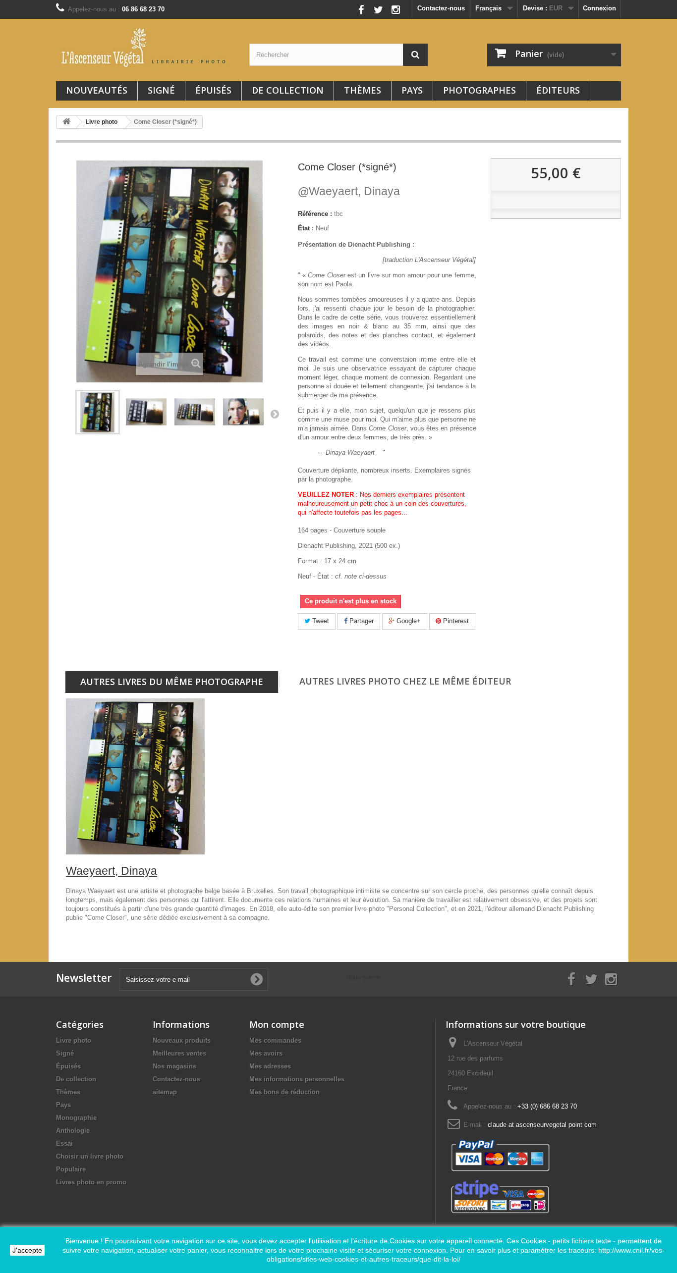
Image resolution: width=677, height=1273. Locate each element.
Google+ (408, 621)
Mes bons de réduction (284, 1092)
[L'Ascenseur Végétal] (145, 47)
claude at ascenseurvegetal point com (542, 1124)
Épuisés (213, 90)
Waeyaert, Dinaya (349, 191)
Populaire (71, 1169)
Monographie (76, 1117)
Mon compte (276, 1024)
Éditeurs (558, 90)
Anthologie (73, 1130)
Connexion (599, 8)
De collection (288, 90)
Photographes (479, 90)
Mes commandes (275, 1040)
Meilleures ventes (179, 1053)
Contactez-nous (441, 8)
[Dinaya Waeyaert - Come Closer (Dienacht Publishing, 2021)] (97, 412)
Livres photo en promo (91, 1182)
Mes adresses (270, 1066)
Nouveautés (96, 90)
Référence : (315, 213)
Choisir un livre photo (89, 1156)
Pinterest (455, 621)
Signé (161, 90)
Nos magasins (174, 1066)
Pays (412, 90)
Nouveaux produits (182, 1040)
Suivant (275, 414)
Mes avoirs (265, 1053)
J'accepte (27, 1250)
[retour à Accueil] (66, 122)
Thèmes (362, 90)
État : (306, 228)
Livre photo (73, 1040)
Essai (64, 1143)
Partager (360, 621)
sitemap (165, 1092)
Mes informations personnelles (296, 1079)
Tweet (319, 621)
